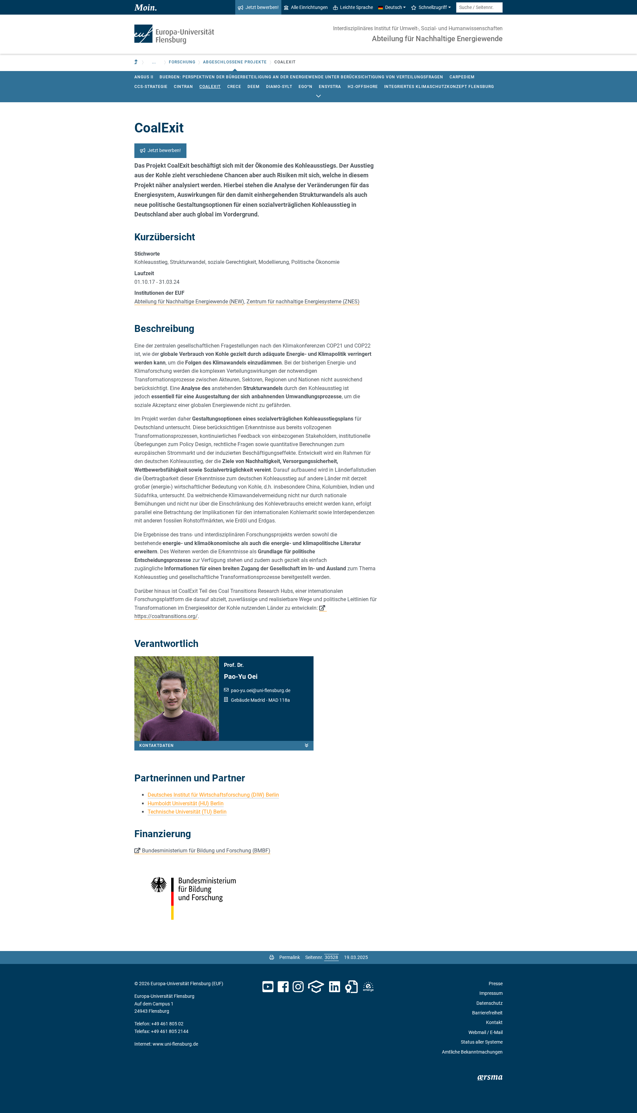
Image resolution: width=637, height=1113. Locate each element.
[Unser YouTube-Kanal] (267, 987)
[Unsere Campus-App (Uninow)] (316, 987)
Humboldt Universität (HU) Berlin (186, 803)
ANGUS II (143, 77)
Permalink (289, 957)
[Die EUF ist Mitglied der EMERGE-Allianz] (368, 987)
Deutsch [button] (393, 7)
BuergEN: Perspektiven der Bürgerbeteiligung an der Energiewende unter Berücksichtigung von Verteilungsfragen (301, 77)
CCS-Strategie (151, 86)
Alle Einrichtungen (309, 7)
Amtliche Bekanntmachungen (472, 1052)
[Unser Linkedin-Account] (334, 987)
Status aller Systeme (482, 1042)
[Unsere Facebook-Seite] (283, 987)
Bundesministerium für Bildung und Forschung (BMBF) (206, 850)
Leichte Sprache (356, 7)
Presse (496, 983)
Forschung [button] (182, 62)
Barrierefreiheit (487, 1012)
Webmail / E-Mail (485, 1032)
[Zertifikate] (351, 987)
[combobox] (479, 7)
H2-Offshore (363, 86)
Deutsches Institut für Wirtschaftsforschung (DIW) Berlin (213, 795)
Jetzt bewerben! (262, 7)
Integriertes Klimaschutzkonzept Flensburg (439, 86)
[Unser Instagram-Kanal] (298, 987)
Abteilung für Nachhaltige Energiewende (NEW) (189, 301)
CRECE (234, 86)
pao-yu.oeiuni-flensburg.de (260, 690)
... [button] (154, 62)
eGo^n (306, 86)
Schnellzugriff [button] (433, 7)
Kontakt (494, 1022)
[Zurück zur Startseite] (174, 34)
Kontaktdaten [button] (156, 745)
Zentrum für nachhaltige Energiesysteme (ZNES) (303, 301)
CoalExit (210, 86)
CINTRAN (183, 86)
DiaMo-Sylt (279, 86)
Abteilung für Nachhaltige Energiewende (437, 39)
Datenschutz (489, 1003)
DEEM (254, 86)
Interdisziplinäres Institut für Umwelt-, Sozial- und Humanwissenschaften (418, 28)
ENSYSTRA (330, 86)
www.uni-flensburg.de (175, 1044)
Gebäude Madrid (248, 700)
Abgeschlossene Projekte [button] (235, 62)
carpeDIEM (462, 77)
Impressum (491, 993)
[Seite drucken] (271, 957)
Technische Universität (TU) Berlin (187, 812)
